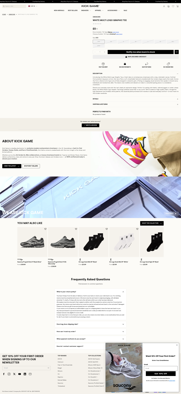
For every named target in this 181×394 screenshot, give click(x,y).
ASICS (60, 359)
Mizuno (60, 371)
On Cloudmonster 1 (94, 371)
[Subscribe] (48, 368)
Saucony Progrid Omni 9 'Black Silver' (29, 262)
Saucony (60, 383)
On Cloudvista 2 (93, 380)
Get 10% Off (161, 373)
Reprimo (60, 377)
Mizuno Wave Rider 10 (95, 368)
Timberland (61, 386)
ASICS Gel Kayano (94, 359)
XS (113, 42)
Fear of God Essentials (65, 365)
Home (4, 14)
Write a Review (92, 126)
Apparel (98, 10)
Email (146, 364)
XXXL (101, 46)
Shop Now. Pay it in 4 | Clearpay (61, 1)
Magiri (60, 368)
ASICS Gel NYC (93, 362)
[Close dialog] (177, 345)
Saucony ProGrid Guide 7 (96, 383)
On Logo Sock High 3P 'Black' (149, 262)
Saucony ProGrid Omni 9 (96, 386)
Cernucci (60, 362)
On (59, 374)
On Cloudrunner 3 (93, 374)
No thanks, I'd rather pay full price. (160, 378)
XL (163, 42)
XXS (101, 42)
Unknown (12, 14)
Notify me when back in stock (140, 52)
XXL (175, 42)
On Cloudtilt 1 (92, 377)
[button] (86, 10)
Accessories (112, 10)
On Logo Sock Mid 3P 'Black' (88, 262)
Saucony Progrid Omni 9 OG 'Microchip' (57, 263)
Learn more (116, 32)
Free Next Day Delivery (31, 1)
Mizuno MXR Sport (94, 365)
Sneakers (85, 10)
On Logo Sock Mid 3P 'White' (118, 262)
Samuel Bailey (62, 380)
